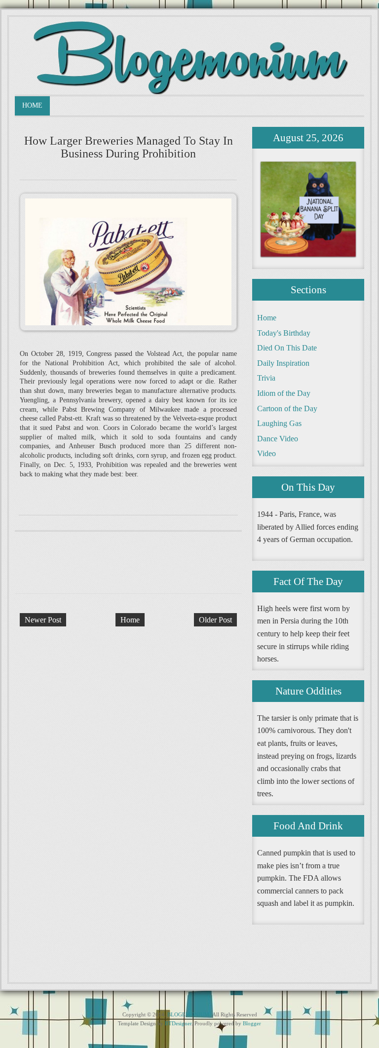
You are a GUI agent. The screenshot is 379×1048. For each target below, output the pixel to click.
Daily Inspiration (283, 363)
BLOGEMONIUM (188, 1014)
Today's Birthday (283, 333)
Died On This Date (287, 348)
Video (266, 453)
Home (32, 105)
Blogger (252, 1023)
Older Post (215, 620)
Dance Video (277, 438)
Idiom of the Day (283, 393)
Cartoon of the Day (287, 408)
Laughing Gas (279, 423)
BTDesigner (178, 1023)
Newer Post (43, 620)
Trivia (266, 378)
